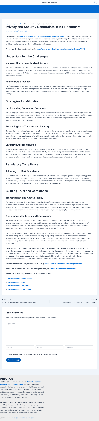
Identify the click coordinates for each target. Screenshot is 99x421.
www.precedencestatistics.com (63, 269)
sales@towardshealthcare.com (23, 418)
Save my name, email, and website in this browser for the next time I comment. (34, 354)
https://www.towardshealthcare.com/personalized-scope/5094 (60, 49)
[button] (95, 2)
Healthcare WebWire (49, 2)
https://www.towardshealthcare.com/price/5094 (63, 264)
